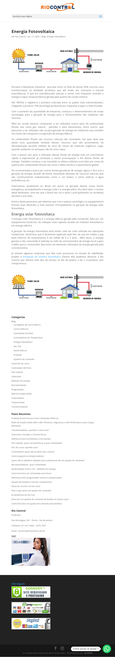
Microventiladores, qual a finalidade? (29, 464)
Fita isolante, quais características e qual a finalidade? (37, 443)
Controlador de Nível (23, 333)
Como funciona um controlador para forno (31, 473)
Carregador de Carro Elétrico (27, 324)
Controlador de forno (21, 368)
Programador (18, 389)
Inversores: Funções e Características (29, 434)
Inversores (16, 376)
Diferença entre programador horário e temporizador (37, 477)
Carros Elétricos (21, 329)
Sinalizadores (18, 398)
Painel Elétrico (20, 350)
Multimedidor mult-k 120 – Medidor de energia (34, 469)
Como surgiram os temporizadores (28, 456)
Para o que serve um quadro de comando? (31, 490)
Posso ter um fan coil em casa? (26, 486)
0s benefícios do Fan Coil (23, 495)
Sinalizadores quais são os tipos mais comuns (33, 451)
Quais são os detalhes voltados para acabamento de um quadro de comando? (48, 460)
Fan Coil (17, 346)
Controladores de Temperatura (28, 337)
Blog (44, 36)
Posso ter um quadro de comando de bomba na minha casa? (40, 499)
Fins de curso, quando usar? (25, 447)
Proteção (18, 355)
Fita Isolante (17, 372)
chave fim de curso (20, 363)
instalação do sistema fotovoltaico (42, 256)
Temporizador (18, 402)
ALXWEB (88, 653)
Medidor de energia (21, 380)
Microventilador (19, 385)
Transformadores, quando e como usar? (30, 430)
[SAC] (31, 565)
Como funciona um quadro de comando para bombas (37, 503)
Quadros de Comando (24, 359)
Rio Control (20, 36)
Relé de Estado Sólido (22, 393)
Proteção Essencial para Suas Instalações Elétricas (35, 418)
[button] (107, 649)
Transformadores (20, 406)
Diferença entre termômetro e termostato (31, 438)
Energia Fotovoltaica (56, 36)
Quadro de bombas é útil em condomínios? (32, 482)
